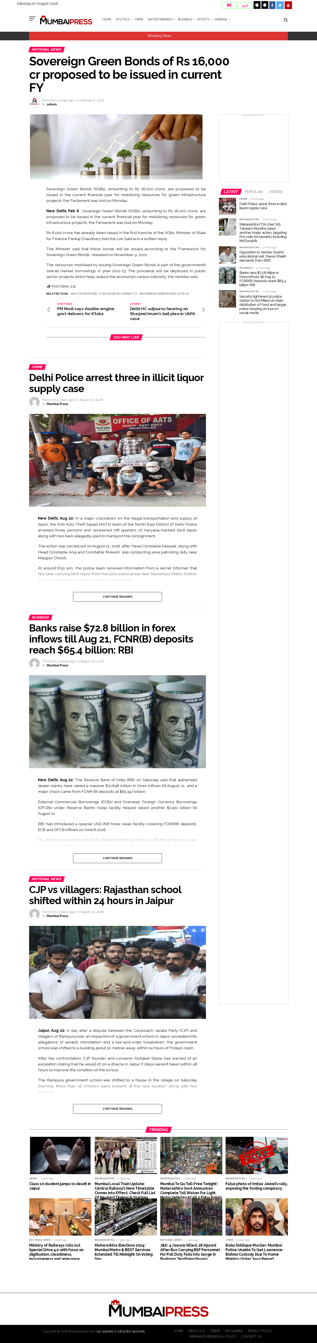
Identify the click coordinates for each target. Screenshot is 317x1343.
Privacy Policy (260, 1331)
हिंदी (229, 5)
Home (106, 19)
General (221, 19)
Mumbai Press (57, 404)
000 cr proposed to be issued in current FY (104, 293)
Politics (123, 19)
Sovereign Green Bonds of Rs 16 (165, 293)
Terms (215, 1331)
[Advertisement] (253, 149)
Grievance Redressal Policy (212, 1336)
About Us (196, 1331)
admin (52, 104)
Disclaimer (234, 1331)
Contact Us (251, 1336)
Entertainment (160, 19)
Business (185, 19)
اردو (245, 5)
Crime (138, 19)
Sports (203, 19)
